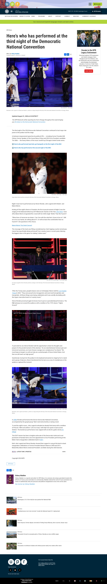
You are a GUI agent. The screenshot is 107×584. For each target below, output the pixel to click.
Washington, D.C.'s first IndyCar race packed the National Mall (34, 499)
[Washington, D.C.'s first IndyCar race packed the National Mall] (12, 500)
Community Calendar (89, 16)
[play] (7, 11)
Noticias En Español (11, 16)
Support (58, 16)
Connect (67, 16)
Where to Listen (25, 16)
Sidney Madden (15, 53)
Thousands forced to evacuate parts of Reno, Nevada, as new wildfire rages (38, 534)
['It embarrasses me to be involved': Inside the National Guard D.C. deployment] (12, 511)
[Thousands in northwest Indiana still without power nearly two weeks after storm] (12, 546)
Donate (98, 4)
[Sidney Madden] (10, 479)
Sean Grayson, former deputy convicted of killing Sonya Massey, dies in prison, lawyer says (42, 522)
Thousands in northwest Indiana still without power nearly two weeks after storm (39, 545)
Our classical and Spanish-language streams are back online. (53, 22)
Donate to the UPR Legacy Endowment (88, 51)
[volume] (11, 11)
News (33, 16)
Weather (76, 16)
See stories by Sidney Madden (25, 484)
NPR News (9, 30)
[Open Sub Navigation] (36, 16)
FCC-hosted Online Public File (45, 560)
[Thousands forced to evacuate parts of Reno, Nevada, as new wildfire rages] (12, 534)
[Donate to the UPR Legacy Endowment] (88, 38)
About (50, 16)
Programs (41, 16)
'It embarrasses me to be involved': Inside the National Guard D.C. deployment (38, 511)
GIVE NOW (88, 71)
